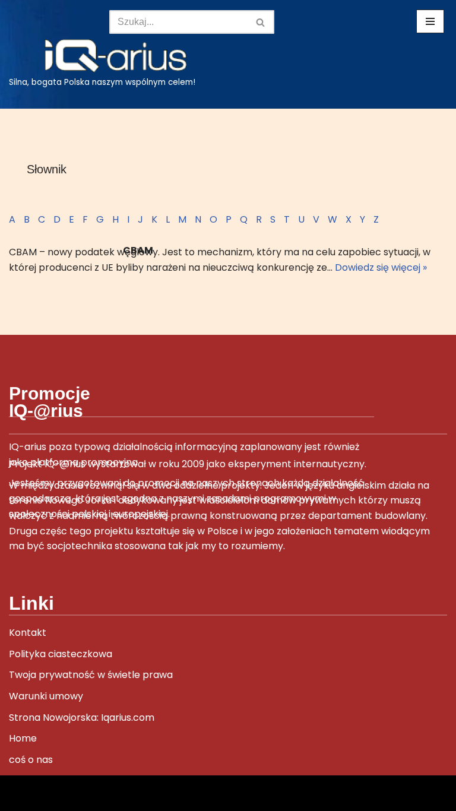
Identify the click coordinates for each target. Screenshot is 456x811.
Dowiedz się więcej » (381, 267)
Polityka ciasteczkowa (60, 654)
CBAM (138, 250)
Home (23, 738)
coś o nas (31, 759)
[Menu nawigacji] (430, 21)
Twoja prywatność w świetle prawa (91, 675)
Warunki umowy (46, 696)
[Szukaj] (261, 22)
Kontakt (27, 632)
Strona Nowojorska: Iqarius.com (81, 717)
